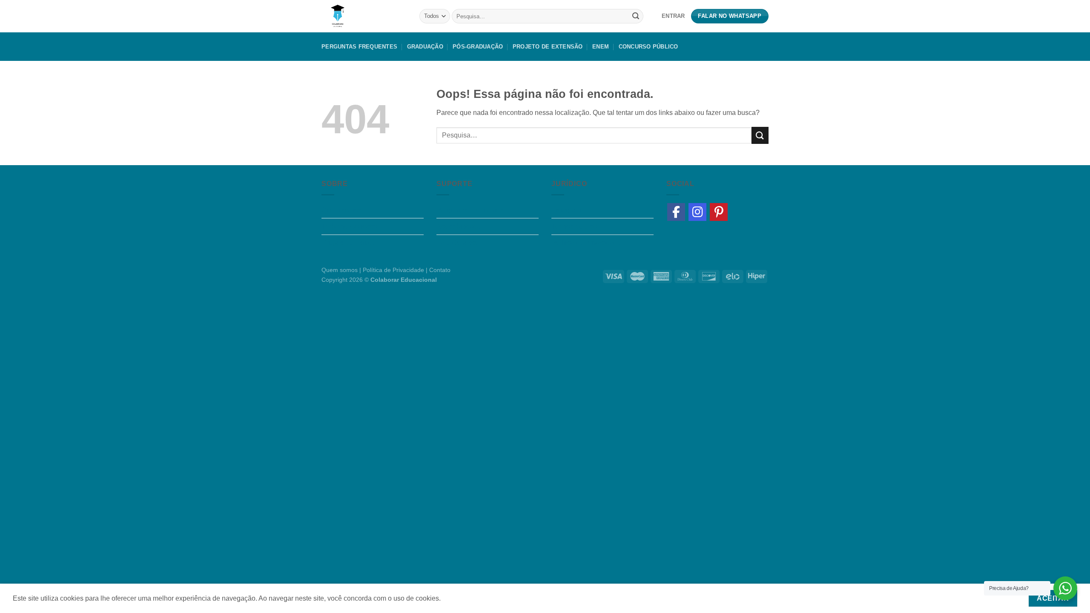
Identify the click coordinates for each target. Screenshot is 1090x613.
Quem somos (341, 210)
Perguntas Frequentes (359, 46)
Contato (439, 269)
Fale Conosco (457, 242)
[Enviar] (635, 16)
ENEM (600, 46)
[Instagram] (697, 212)
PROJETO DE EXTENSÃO (548, 46)
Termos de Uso (574, 226)
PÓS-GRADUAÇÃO (478, 46)
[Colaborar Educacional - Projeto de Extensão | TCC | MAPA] (364, 16)
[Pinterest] (719, 212)
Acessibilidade (458, 226)
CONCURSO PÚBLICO (648, 46)
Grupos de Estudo (348, 242)
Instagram (566, 210)
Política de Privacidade (586, 242)
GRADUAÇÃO (425, 46)
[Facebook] (676, 212)
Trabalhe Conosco (349, 226)
